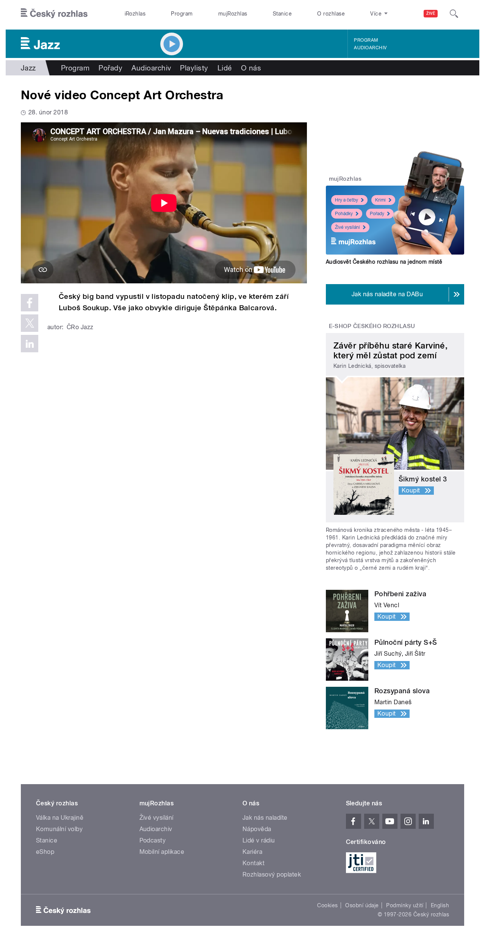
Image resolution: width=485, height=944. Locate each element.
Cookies (327, 905)
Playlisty (194, 68)
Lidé (224, 68)
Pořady (110, 68)
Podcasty (152, 840)
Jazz (28, 68)
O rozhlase (331, 14)
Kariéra (252, 851)
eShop (45, 851)
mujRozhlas (232, 14)
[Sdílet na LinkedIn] (29, 343)
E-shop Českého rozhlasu (372, 326)
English (440, 905)
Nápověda (256, 829)
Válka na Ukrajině (59, 817)
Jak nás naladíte (265, 817)
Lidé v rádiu (258, 840)
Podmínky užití (404, 905)
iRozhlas (135, 14)
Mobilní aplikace (162, 851)
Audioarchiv (370, 47)
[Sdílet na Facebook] (29, 302)
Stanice (282, 14)
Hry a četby (346, 200)
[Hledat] (454, 13)
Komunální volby (59, 829)
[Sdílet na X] (29, 323)
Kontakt (253, 863)
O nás (251, 68)
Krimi (380, 200)
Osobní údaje (362, 905)
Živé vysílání (347, 227)
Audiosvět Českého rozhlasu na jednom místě (384, 262)
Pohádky (344, 213)
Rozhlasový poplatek (271, 874)
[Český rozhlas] (54, 13)
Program (181, 14)
